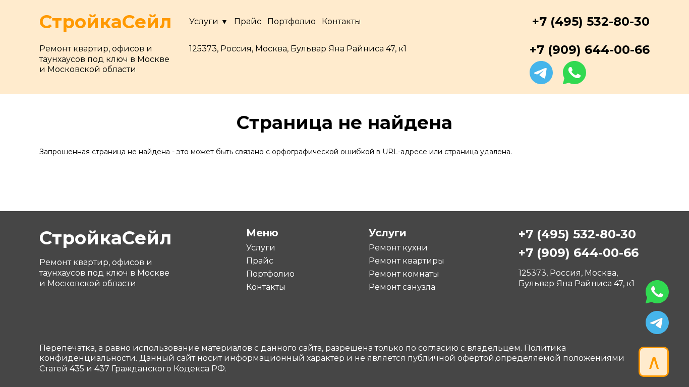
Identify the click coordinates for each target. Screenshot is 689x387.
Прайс (247, 21)
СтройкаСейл (105, 22)
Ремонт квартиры (406, 261)
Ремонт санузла (402, 287)
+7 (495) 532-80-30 (591, 22)
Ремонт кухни (398, 247)
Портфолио (291, 21)
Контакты (341, 21)
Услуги (203, 21)
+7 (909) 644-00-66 (590, 50)
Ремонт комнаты (404, 274)
